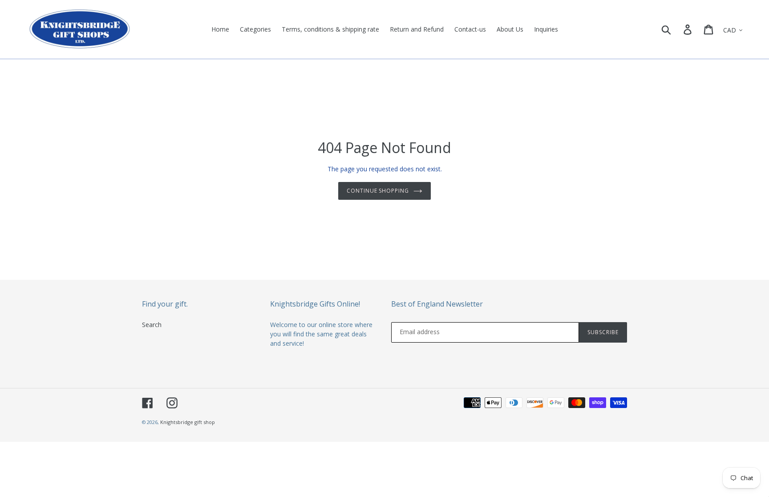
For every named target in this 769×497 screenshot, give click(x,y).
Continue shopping (378, 190)
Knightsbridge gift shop (187, 422)
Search (152, 324)
